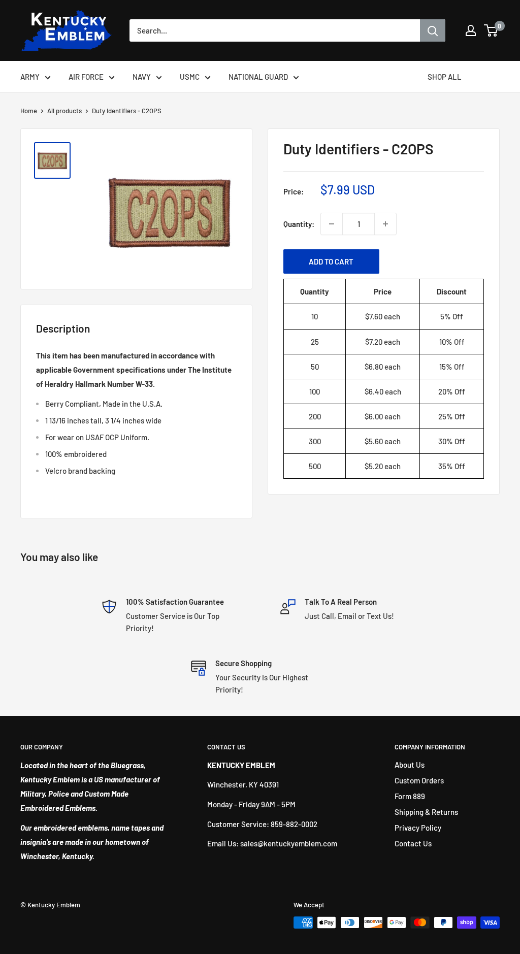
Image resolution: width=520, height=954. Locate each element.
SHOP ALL (445, 76)
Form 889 (410, 796)
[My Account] (471, 30)
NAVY (142, 76)
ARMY (30, 76)
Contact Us (413, 843)
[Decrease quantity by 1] (331, 224)
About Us (410, 764)
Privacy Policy (418, 827)
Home (28, 111)
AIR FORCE (86, 76)
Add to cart (331, 261)
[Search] (432, 30)
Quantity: (298, 223)
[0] (491, 30)
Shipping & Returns (426, 811)
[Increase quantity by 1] (385, 224)
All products (64, 111)
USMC (190, 76)
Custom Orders (419, 780)
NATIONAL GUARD (258, 76)
